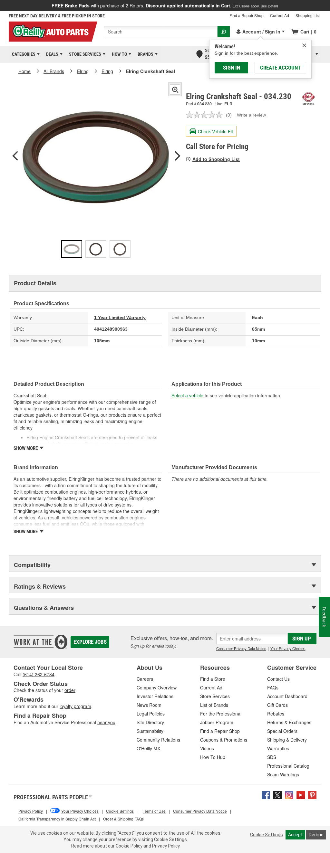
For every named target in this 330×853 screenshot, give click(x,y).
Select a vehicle (187, 395)
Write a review (251, 115)
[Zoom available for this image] (175, 89)
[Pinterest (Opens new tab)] (312, 794)
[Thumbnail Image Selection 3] (120, 249)
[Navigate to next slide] (328, 5)
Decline (316, 834)
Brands (144, 54)
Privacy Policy (166, 845)
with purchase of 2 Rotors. (165, 5)
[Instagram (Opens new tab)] (289, 794)
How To (118, 54)
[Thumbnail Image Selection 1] (71, 249)
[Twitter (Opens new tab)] (277, 794)
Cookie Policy (129, 845)
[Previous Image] (15, 156)
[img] (304, 45)
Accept (295, 834)
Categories (22, 54)
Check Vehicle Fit (215, 131)
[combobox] (161, 31)
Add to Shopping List (216, 159)
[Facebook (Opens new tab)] (266, 794)
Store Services (84, 54)
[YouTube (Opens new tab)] (300, 794)
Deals (51, 54)
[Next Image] (177, 156)
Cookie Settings (266, 834)
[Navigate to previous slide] (2, 5)
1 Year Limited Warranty (120, 317)
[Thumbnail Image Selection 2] (95, 249)
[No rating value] (206, 114)
